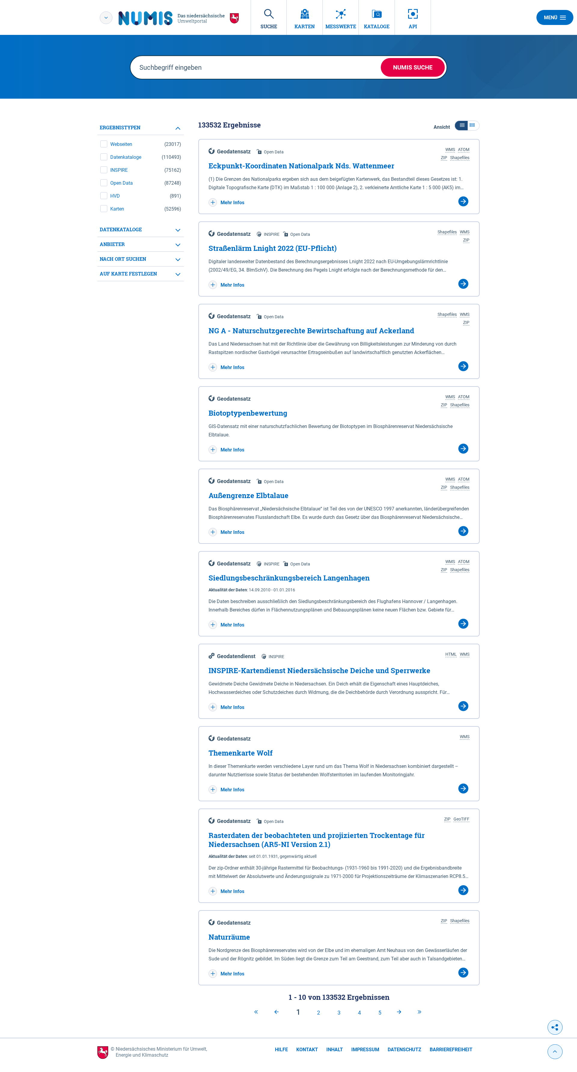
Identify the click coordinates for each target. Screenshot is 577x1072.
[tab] (140, 127)
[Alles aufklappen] (474, 126)
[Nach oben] (555, 1051)
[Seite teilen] (555, 1027)
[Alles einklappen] (461, 126)
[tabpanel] (140, 200)
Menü (550, 17)
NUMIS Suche (412, 67)
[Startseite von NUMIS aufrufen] (178, 18)
